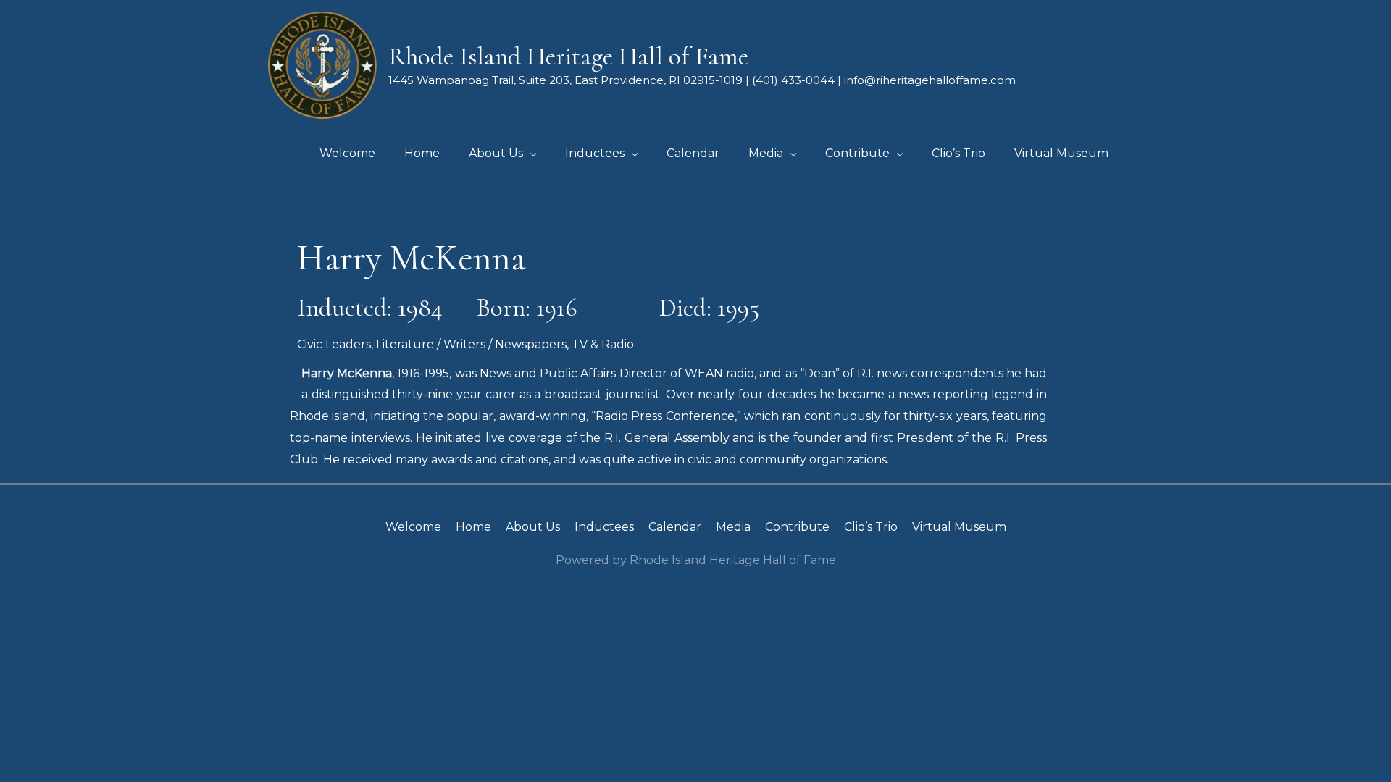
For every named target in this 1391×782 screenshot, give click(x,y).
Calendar (674, 527)
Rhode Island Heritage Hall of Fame (568, 56)
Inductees (604, 527)
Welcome (413, 527)
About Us (533, 527)
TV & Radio (603, 344)
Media (733, 527)
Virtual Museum (959, 527)
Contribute (797, 527)
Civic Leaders (334, 344)
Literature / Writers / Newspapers (471, 344)
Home (473, 527)
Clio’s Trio (871, 527)
